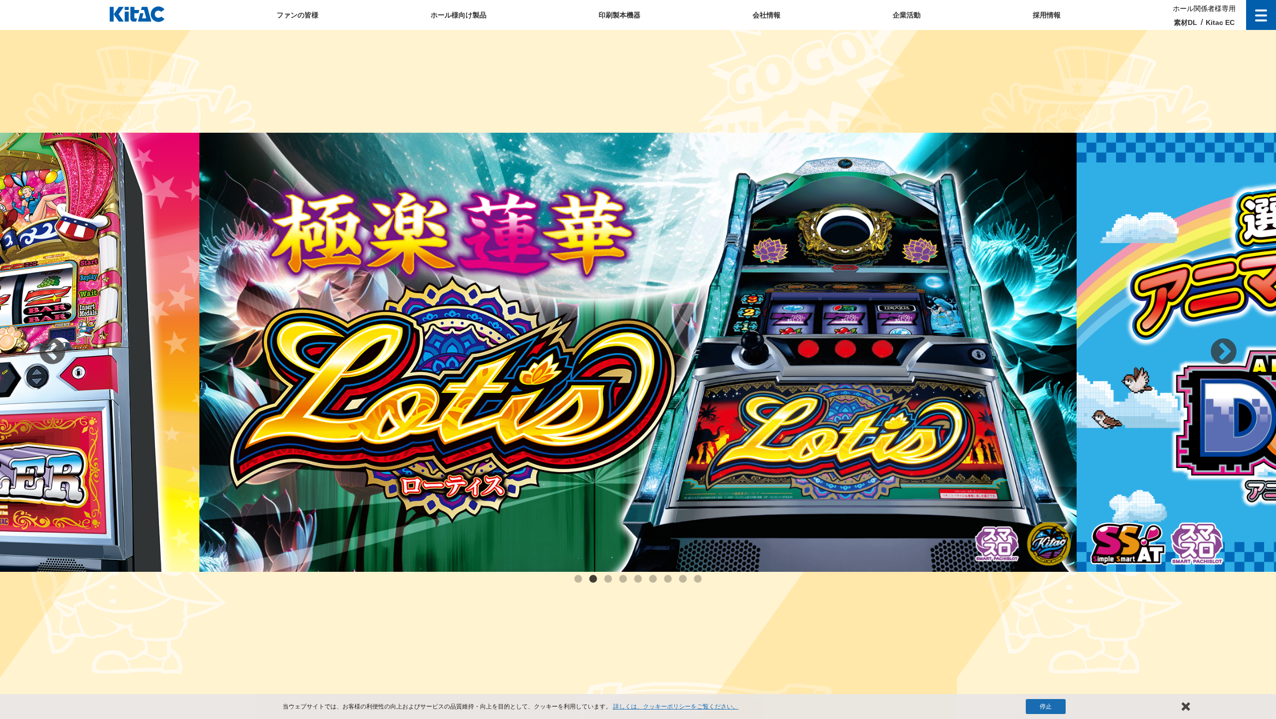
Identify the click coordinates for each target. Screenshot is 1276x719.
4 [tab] (623, 579)
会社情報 (767, 15)
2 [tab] (593, 579)
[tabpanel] (638, 352)
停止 (1046, 707)
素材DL (1185, 22)
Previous (52, 352)
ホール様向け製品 (458, 15)
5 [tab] (638, 579)
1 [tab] (578, 579)
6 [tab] (653, 579)
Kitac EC (1220, 22)
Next (1224, 352)
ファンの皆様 (298, 15)
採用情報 (1047, 15)
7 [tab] (668, 579)
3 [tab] (608, 579)
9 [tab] (698, 579)
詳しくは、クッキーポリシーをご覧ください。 (676, 707)
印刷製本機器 (619, 15)
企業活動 (907, 15)
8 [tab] (683, 579)
